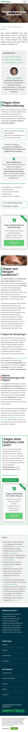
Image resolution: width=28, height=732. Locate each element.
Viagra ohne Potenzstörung (12, 56)
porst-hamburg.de (9, 560)
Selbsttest (5, 684)
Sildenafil (9, 27)
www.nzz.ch (16, 600)
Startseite (3, 27)
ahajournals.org (13, 553)
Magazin (4, 689)
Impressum (5, 694)
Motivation (5, 650)
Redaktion (5, 645)
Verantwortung (6, 655)
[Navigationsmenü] (25, 1)
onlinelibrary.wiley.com (10, 584)
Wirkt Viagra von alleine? (10, 206)
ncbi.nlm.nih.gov (20, 546)
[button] (14, 203)
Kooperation (5, 661)
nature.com (7, 577)
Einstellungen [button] (5, 728)
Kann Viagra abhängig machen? (13, 203)
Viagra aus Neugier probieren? (13, 59)
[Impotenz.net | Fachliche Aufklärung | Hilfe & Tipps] (5, 1)
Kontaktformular (7, 673)
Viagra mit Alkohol (21, 358)
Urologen (10, 456)
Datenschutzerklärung (8, 678)
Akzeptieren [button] (14, 728)
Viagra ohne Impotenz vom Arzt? (14, 62)
